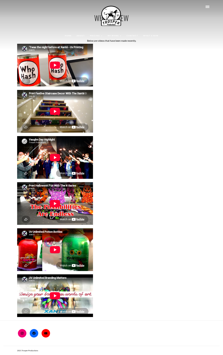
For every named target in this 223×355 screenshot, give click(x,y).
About (81, 35)
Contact (132, 35)
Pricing (95, 35)
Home (68, 35)
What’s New (150, 35)
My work (113, 35)
